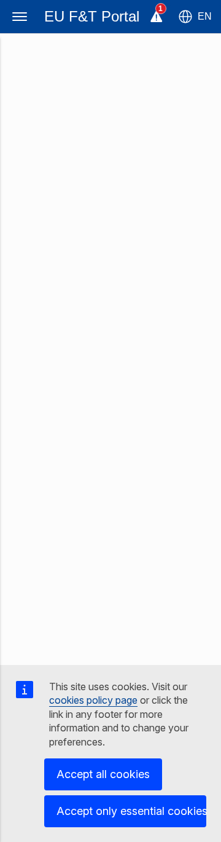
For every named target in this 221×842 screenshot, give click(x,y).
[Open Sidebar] (19, 16)
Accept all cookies (103, 774)
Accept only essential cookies (131, 811)
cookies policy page (93, 700)
